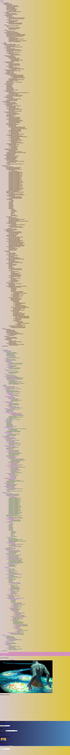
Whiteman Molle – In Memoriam (14, 27)
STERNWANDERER (10, 22)
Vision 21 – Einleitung (13, 10)
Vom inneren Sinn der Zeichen (14, 220)
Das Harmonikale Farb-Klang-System (17, 76)
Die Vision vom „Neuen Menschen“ (17, 291)
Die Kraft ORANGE (10, 88)
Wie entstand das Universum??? (12, 112)
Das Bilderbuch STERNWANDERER (15, 23)
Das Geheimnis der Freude (15, 586)
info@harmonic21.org (3, 744)
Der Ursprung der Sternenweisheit (15, 98)
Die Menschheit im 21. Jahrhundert (13, 155)
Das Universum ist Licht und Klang (13, 134)
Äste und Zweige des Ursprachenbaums (18, 224)
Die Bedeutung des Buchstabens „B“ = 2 (16, 172)
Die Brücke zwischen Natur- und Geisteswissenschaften (16, 152)
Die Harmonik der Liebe (11, 154)
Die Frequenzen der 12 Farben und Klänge (14, 96)
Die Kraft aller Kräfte (14, 273)
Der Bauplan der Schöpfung (11, 143)
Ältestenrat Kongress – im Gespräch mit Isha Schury (16, 35)
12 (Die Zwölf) (13, 210)
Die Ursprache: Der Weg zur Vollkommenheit (17, 194)
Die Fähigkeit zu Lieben (17, 318)
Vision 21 (8, 251)
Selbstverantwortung (10, 282)
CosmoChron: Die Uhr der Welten (10, 69)
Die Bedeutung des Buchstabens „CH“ (15, 173)
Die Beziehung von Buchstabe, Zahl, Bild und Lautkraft (18, 221)
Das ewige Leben (14, 281)
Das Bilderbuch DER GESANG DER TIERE (17, 17)
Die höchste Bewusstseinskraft (16, 274)
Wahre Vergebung (12, 284)
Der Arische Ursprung (12, 225)
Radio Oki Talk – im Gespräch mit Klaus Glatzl (15, 36)
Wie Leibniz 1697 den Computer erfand (18, 127)
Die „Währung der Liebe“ (17, 312)
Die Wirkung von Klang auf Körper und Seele (19, 128)
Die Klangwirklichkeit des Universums (15, 140)
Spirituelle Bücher (7, 329)
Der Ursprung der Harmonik (11, 103)
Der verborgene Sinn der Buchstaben (13, 168)
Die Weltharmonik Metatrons (14, 133)
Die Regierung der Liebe (15, 310)
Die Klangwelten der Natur (15, 141)
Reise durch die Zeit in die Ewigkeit (10, 229)
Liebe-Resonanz (18, 319)
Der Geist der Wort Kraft (11, 8)
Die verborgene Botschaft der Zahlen (15, 198)
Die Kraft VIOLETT (10, 89)
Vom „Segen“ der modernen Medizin (15, 111)
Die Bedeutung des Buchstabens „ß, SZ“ (16, 185)
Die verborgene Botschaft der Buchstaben (14, 167)
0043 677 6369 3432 (3, 744)
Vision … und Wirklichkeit (13, 255)
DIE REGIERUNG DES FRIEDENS (15, 325)
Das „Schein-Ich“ (12, 259)
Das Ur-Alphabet (11, 496)
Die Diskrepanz (11, 256)
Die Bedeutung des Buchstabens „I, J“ (15, 177)
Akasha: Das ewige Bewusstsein (14, 117)
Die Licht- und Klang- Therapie (14, 58)
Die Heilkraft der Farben (13, 78)
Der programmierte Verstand (14, 261)
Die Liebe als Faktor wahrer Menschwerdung (21, 316)
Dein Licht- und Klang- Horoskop (16, 400)
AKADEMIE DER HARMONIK (10, 158)
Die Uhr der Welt (7, 47)
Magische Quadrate (14, 215)
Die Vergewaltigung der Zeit (16, 54)
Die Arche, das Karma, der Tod (14, 237)
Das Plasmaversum (10, 115)
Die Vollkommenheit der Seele (14, 280)
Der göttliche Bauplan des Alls (14, 144)
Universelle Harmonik (6, 101)
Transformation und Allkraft (16, 276)
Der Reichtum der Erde (15, 295)
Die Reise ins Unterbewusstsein (12, 157)
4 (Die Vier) (11, 203)
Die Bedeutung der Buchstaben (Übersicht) (14, 169)
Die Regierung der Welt (15, 300)
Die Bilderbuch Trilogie (8, 15)
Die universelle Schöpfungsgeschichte (15, 232)
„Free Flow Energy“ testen (13, 345)
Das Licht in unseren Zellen (11, 123)
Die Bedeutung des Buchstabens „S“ (15, 184)
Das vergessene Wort (12, 217)
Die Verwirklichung (14, 592)
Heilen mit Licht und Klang (9, 55)
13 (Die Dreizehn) (14, 211)
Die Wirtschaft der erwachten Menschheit (18, 327)
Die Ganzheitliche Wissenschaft (9, 102)
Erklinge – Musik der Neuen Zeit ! (15, 52)
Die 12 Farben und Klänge (9, 83)
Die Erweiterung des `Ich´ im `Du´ (19, 313)
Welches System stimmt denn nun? (19, 77)
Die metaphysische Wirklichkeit (16, 269)
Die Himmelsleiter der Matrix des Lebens (16, 120)
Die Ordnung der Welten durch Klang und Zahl (17, 126)
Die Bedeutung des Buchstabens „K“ (15, 177)
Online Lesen (4, 165)
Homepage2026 (4, 650)
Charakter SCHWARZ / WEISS (12, 89)
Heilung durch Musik (12, 57)
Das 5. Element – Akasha (13, 234)
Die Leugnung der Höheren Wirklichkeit (14, 105)
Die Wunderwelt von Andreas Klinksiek (13, 33)
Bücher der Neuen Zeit (8, 4)
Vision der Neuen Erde (10, 254)
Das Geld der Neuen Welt (17, 296)
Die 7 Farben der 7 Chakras (13, 94)
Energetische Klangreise (15, 138)
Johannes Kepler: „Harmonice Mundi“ (17, 133)
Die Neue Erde (11, 335)
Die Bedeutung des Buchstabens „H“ (15, 176)
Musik (5, 24)
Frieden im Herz (17, 631)
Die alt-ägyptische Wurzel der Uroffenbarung (16, 242)
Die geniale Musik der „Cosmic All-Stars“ (14, 70)
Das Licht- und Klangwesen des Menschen (16, 38)
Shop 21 (3, 328)
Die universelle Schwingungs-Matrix (12, 451)
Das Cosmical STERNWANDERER (15, 23)
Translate (7, 726)
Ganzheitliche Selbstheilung (13, 80)
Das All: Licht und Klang (11, 45)
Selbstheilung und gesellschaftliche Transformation (17, 40)
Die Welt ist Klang (12, 37)
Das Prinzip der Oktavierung (16, 129)
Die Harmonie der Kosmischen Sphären (16, 135)
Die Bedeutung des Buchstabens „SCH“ (15, 509)
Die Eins (12, 200)
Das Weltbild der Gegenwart (14, 297)
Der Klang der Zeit (10, 51)
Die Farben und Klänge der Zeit (14, 64)
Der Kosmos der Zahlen (11, 195)
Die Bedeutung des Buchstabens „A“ (15, 171)
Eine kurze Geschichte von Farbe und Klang (12, 45)
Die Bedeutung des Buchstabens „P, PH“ (16, 181)
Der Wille (10, 266)
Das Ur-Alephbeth (14, 170)
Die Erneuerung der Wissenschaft (12, 149)
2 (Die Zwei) (11, 201)
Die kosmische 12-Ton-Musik (14, 137)
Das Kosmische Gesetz (13, 147)
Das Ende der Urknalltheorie (11, 114)
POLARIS (8, 19)
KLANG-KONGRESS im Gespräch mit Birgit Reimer (16, 34)
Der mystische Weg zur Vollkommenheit (14, 246)
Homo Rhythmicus (10, 66)
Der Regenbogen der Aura (13, 93)
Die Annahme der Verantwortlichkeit (15, 283)
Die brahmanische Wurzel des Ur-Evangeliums (17, 244)
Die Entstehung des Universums (9, 111)
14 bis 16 (12, 212)
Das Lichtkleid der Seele (13, 39)
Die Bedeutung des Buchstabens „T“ (15, 186)
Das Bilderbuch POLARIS (13, 20)
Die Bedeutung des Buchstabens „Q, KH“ (16, 182)
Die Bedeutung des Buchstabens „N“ (15, 180)
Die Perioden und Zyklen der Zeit (14, 67)
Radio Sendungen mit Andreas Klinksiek (11, 32)
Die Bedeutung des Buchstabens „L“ (15, 178)
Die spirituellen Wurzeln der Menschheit (13, 241)
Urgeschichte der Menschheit (14, 233)
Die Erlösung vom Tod (13, 250)
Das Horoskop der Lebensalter (12, 100)
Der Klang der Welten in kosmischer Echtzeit (14, 46)
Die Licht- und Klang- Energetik (10, 44)
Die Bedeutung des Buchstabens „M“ (15, 179)
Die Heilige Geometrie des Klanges (17, 142)
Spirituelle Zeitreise (10, 230)
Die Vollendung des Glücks (15, 278)
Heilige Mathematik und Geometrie (13, 124)
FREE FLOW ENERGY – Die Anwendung (16, 344)
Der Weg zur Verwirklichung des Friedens (18, 326)
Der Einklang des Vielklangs (11, 153)
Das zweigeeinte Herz (19, 321)
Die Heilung (11, 277)
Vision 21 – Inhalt (12, 252)
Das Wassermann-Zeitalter (13, 248)
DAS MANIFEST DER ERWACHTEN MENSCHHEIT (17, 286)
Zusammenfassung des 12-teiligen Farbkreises (14, 95)
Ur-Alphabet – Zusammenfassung (12, 191)
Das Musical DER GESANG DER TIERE (16, 18)
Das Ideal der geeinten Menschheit (19, 305)
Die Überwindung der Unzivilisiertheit (19, 293)
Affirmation (11, 265)
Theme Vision (11, 745)
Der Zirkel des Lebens (15, 146)
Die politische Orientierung (17, 303)
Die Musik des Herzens (15, 60)
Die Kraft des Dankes (14, 271)
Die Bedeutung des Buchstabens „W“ (15, 189)
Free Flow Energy (10, 81)
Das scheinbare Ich (12, 260)
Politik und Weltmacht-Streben (16, 298)
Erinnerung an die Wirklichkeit (12, 5)
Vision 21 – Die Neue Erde (11, 9)
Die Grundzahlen (10, 199)
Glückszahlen (13, 214)
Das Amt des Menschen (15, 294)
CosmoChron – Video (10, 71)
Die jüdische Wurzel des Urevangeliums (16, 243)
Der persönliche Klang (15, 59)
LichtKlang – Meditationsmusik (12, 14)
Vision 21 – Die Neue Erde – (12, 334)
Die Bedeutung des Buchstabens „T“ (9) (16, 187)
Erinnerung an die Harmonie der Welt (10, 148)
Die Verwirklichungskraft (13, 257)
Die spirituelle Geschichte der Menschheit (14, 11)
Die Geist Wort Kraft (10, 192)
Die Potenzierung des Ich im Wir (18, 314)
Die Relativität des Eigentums (17, 605)
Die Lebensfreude (12, 285)
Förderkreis (8, 164)
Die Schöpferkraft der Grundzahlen (15, 130)
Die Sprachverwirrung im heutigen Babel (16, 240)
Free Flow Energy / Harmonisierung (13, 6)
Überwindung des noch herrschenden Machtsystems (20, 307)
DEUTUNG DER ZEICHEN (12, 331)
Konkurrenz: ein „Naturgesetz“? (20, 306)
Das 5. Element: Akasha (11, 116)
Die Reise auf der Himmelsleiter (14, 121)
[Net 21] (1, 1)
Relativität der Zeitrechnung (13, 53)
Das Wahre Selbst (10, 263)
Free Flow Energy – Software (12, 31)
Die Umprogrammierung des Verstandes (16, 262)
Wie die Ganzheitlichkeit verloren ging (10, 438)
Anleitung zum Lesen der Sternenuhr (15, 341)
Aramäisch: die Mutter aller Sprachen (15, 226)
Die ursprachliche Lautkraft (13, 218)
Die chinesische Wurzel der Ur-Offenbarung (16, 245)
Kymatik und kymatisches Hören (14, 65)
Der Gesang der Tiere (10, 16)
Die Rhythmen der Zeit (13, 67)
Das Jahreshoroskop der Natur (12, 99)
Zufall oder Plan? (10, 104)
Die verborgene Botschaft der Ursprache (16, 193)
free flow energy (9, 82)
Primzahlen (13, 213)
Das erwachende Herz (21, 324)
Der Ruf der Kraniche (12, 29)
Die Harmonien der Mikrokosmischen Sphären (19, 136)
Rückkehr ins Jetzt (12, 247)
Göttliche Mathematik (12, 125)
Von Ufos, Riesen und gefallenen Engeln (16, 236)
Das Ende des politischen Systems (19, 308)
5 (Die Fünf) (11, 204)
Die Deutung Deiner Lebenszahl (16, 197)
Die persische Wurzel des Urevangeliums (16, 243)
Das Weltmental (16, 301)
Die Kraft (10, 270)
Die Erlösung (13, 279)
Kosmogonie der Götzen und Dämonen (13, 238)
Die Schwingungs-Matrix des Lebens (15, 119)
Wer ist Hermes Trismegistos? (12, 235)
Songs (8, 26)
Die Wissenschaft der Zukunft (9, 155)
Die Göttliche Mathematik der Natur (15, 131)
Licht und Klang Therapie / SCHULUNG (16, 163)
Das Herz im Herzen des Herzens (23, 323)
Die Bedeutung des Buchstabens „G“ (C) (16, 175)
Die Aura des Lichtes (8, 3)
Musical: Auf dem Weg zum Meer (12, 25)
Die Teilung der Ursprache (11, 222)
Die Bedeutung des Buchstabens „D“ (15, 174)
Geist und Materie (13, 477)
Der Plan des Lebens (12, 145)
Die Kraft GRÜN (10, 87)
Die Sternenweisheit (10, 97)
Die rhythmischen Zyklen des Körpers (17, 68)
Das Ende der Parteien (17, 309)
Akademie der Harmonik (11, 159)
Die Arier (10, 228)
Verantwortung (13, 290)
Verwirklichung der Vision (17, 292)
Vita (5, 42)
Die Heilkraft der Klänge (11, 56)
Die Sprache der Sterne (8, 432)
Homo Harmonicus (10, 62)
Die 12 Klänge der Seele (11, 91)
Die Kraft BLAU (10, 86)
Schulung (8, 490)
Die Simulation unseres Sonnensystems (13, 49)
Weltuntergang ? (18, 304)
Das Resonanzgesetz (12, 265)
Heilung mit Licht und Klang (12, 74)
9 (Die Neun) (11, 207)
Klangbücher (6, 12)
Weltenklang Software (7, 644)
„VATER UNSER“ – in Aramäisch (17, 227)
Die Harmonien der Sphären (11, 13)
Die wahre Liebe (16, 311)
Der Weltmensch (14, 287)
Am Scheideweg (14, 288)
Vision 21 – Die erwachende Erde (14, 41)
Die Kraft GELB (9, 84)
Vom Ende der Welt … (13, 249)
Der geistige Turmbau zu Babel (14, 239)
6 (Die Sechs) (11, 205)
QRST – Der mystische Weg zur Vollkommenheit (14, 515)
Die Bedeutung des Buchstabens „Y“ (15, 190)
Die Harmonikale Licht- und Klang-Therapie (16, 79)
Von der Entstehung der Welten (14, 113)
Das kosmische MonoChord (16, 139)
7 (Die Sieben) (11, 206)
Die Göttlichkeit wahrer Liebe (18, 315)
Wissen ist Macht (12, 110)
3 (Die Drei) (11, 202)
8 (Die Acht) (11, 528)
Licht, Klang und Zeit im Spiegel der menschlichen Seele (18, 92)
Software (5, 30)
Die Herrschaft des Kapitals (15, 299)
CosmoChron (9, 339)
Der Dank (12, 272)
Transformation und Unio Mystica (14, 275)
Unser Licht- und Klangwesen (14, 63)
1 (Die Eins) (11, 199)
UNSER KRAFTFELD (11, 7)
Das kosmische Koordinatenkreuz (14, 122)
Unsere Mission (4, 734)
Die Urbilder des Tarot (13, 221)
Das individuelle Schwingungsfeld (17, 75)
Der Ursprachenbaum (12, 223)
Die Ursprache (9, 216)
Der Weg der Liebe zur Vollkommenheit (22, 317)
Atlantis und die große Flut (11, 554)
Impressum (4, 723)
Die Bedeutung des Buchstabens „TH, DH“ (16, 188)
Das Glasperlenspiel (12, 150)
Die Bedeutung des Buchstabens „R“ (15, 183)
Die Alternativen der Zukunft (20, 302)
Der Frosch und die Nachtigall (14, 28)
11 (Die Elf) (13, 209)
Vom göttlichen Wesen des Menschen (15, 268)
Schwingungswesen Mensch (9, 61)
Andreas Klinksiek (5, 2)
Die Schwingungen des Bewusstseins (15, 151)
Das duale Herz (20, 322)
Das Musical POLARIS (13, 21)
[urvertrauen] (26, 692)
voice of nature (9, 361)
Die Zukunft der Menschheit (11, 156)
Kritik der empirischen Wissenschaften (15, 109)
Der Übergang (13, 289)
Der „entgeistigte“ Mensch (11, 106)
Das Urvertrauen (11, 267)
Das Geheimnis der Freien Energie (15, 118)
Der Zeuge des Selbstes (13, 264)
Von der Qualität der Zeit (11, 48)
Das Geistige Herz (16, 320)
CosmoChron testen (10, 72)
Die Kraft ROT (9, 85)
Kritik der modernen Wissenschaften (13, 108)
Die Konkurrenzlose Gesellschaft (19, 309)
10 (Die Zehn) (11, 208)
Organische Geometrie (15, 132)
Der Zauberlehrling (12, 107)
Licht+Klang (4, 43)
